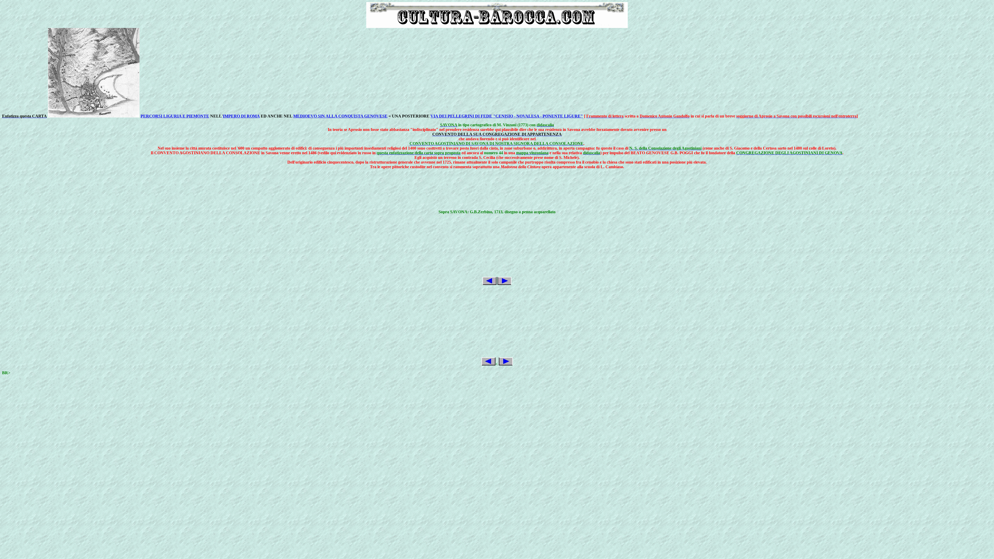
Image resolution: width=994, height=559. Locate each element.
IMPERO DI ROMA (241, 116)
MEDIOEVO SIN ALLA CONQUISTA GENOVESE (340, 116)
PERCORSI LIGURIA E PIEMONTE (175, 116)
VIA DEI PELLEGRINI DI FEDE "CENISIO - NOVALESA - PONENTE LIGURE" (506, 116)
